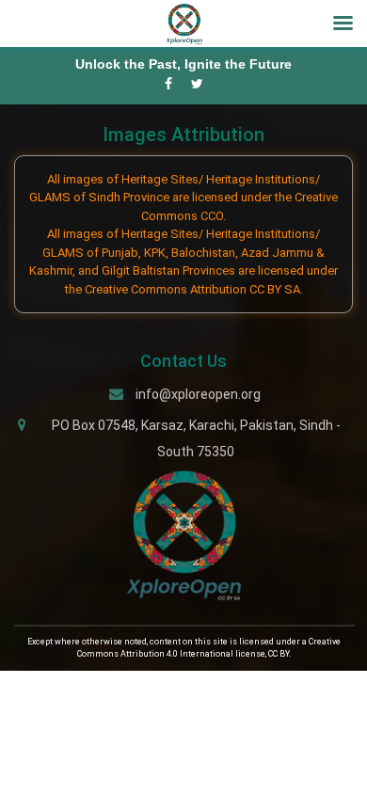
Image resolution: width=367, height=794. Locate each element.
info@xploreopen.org (198, 394)
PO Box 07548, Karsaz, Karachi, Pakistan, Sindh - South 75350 (196, 438)
